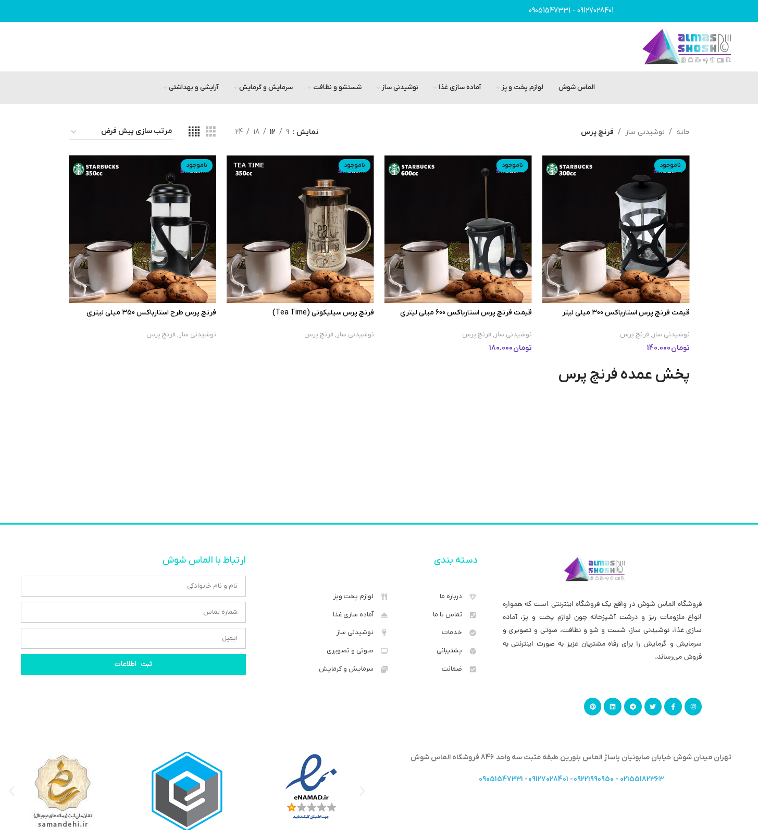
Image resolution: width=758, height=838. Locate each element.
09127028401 (595, 11)
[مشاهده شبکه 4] (194, 132)
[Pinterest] (593, 706)
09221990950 (594, 779)
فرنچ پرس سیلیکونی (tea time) (323, 313)
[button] (11, 790)
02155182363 (642, 779)
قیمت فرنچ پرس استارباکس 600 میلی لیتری (466, 313)
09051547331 (549, 11)
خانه (683, 132)
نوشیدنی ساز (645, 132)
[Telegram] (633, 706)
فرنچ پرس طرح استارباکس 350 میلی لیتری (151, 313)
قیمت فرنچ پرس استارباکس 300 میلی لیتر (626, 313)
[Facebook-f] (673, 706)
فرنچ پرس (634, 334)
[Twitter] (653, 706)
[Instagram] (693, 706)
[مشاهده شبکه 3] (211, 132)
